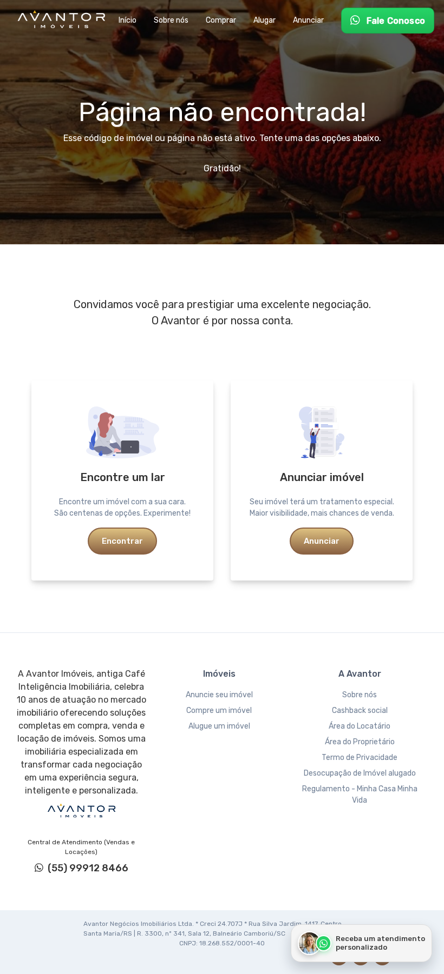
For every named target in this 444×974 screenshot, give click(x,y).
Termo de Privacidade (359, 757)
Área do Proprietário (360, 741)
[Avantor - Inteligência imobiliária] (81, 810)
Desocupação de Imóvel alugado (360, 773)
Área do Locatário (359, 726)
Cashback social (360, 710)
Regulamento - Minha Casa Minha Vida (359, 794)
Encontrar (122, 541)
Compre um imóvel (219, 710)
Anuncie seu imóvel (219, 694)
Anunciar (321, 541)
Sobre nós (359, 694)
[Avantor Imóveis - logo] (63, 20)
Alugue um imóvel (219, 726)
